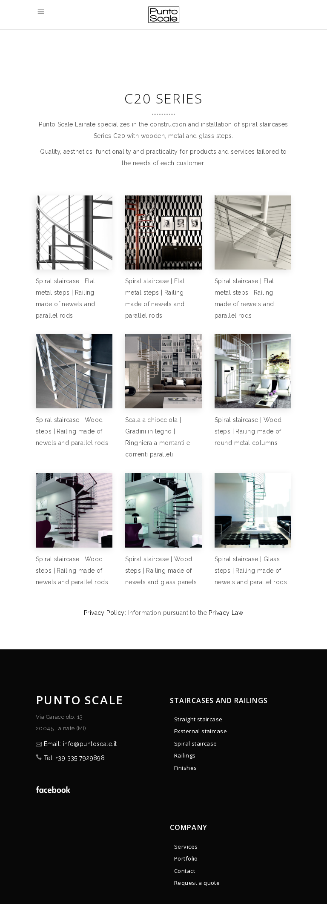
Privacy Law (226, 612)
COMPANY (188, 827)
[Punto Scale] (74, 232)
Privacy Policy (104, 612)
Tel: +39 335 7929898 (74, 758)
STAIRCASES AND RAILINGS (219, 700)
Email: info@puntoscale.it (80, 743)
